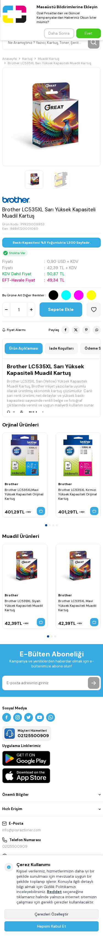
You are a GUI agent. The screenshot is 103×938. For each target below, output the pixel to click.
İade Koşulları (61, 348)
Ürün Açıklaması (23, 348)
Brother (11, 484)
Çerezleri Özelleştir (51, 914)
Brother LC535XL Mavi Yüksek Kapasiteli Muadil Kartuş (77, 605)
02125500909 (14, 846)
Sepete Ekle (61, 309)
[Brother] (16, 199)
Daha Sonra (58, 33)
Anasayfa (9, 59)
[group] (51, 117)
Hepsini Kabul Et (51, 926)
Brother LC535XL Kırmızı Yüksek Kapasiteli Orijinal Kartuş (77, 494)
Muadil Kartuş (48, 59)
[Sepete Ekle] (41, 511)
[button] (46, 525)
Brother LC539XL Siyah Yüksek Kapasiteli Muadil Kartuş (24, 605)
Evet (89, 33)
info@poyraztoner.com (21, 830)
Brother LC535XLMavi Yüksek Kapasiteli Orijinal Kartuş (24, 494)
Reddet (54, 891)
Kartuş (27, 59)
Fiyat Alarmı (16, 330)
